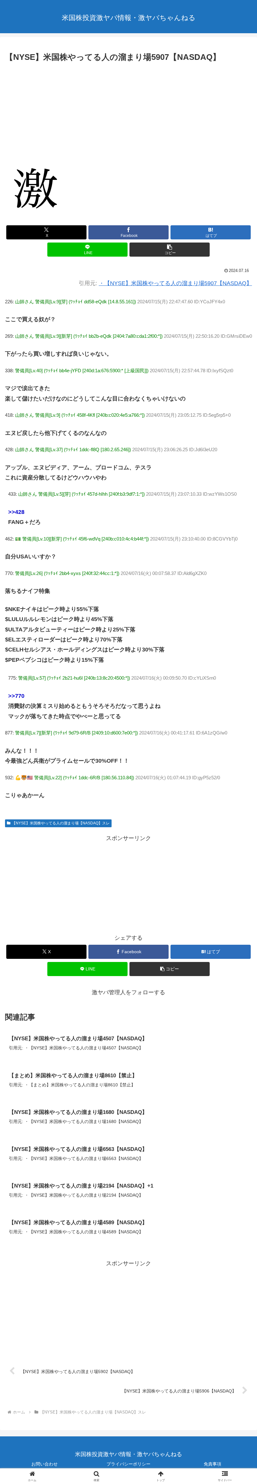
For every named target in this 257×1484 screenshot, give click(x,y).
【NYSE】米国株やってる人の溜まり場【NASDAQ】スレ (61, 823)
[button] (169, 250)
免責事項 (212, 1463)
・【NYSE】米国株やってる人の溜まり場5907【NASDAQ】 (175, 283)
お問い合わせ (44, 1463)
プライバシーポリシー (128, 1463)
